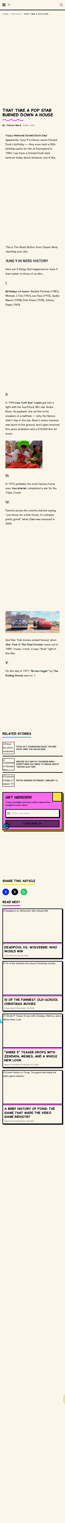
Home (5, 14)
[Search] (61, 5)
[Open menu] (4, 5)
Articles (16, 14)
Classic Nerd (13, 125)
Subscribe (30, 823)
